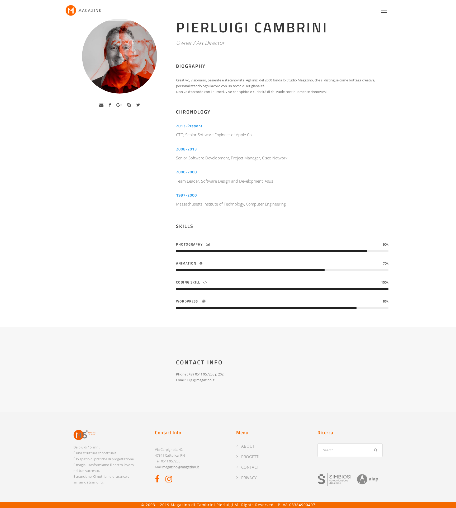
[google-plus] (119, 105)
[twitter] (138, 105)
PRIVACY (248, 477)
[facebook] (110, 105)
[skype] (129, 105)
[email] (101, 105)
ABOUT (248, 446)
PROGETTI (250, 456)
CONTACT (250, 467)
